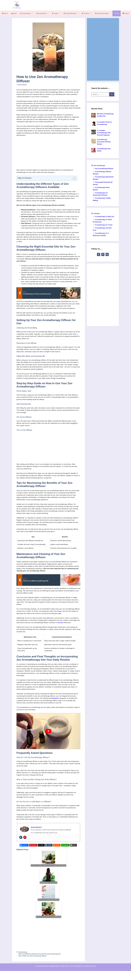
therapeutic (55, 698)
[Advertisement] (86, 5)
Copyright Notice (54, 966)
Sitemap (93, 966)
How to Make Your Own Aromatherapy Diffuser (33, 956)
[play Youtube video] (48, 731)
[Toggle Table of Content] (73, 178)
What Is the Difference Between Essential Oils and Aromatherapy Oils (40, 954)
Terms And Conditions (76, 966)
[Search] (111, 94)
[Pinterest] (24, 837)
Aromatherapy (23, 952)
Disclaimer (87, 966)
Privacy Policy (64, 966)
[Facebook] (20, 837)
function (60, 622)
